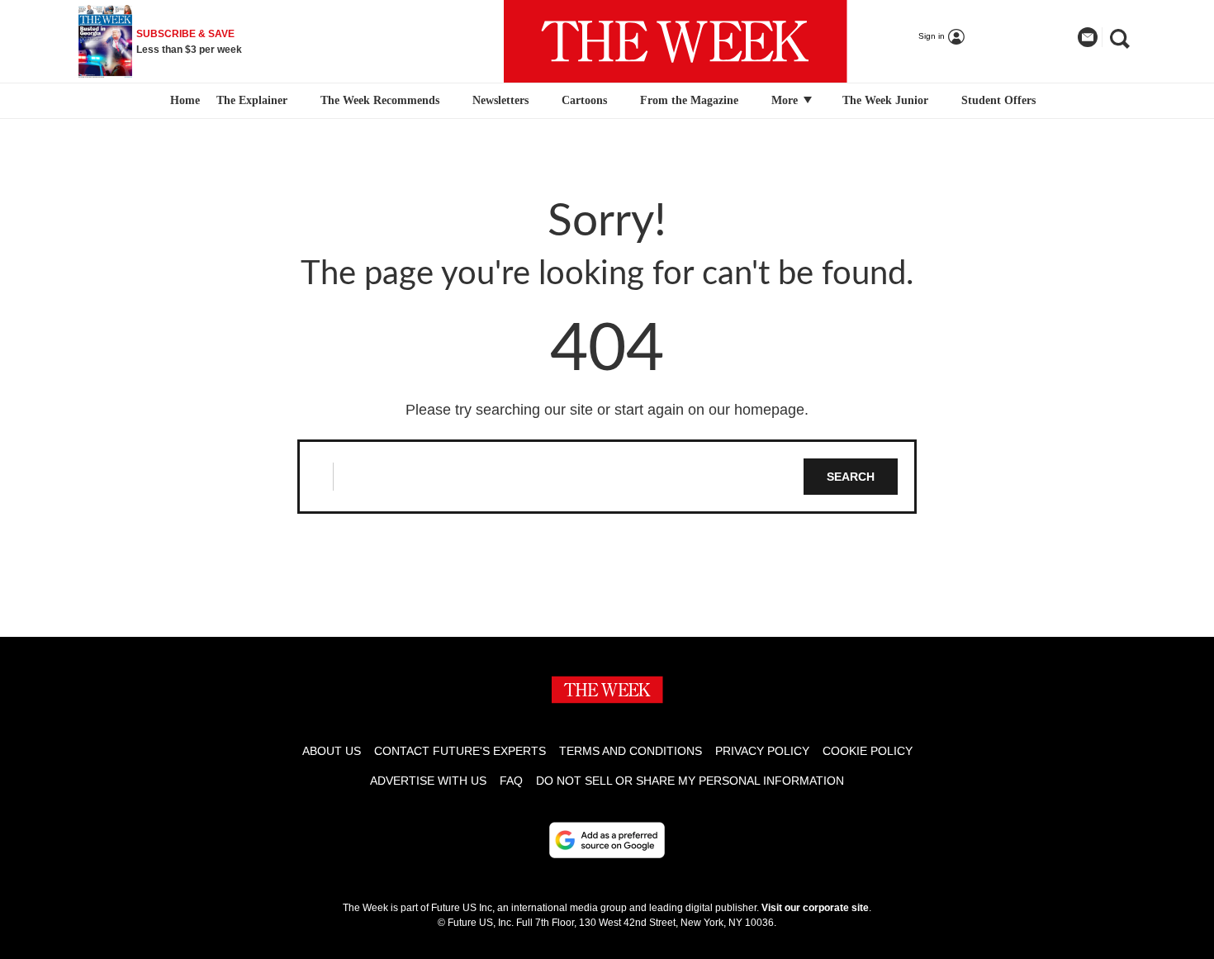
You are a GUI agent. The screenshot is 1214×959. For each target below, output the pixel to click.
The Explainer (251, 100)
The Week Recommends (379, 100)
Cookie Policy (868, 750)
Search (851, 476)
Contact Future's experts (460, 750)
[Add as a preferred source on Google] (607, 840)
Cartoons (584, 100)
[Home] (183, 100)
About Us (331, 750)
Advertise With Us (428, 780)
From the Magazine (689, 100)
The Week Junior (885, 100)
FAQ (511, 780)
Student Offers (998, 100)
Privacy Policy (762, 750)
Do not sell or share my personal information (690, 780)
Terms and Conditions (630, 750)
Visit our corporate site (815, 908)
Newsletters (500, 100)
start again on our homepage (709, 409)
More (786, 100)
